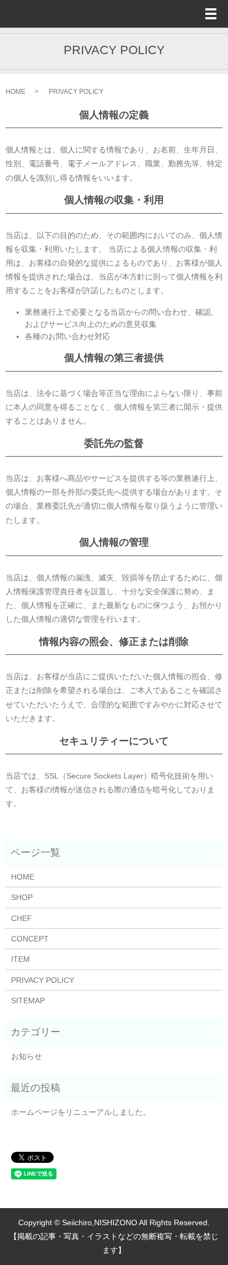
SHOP (22, 897)
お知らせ (26, 1056)
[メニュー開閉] (210, 13)
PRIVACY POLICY (42, 980)
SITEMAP (28, 1000)
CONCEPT (30, 938)
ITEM (20, 959)
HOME (15, 92)
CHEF (21, 918)
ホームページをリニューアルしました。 (81, 1112)
